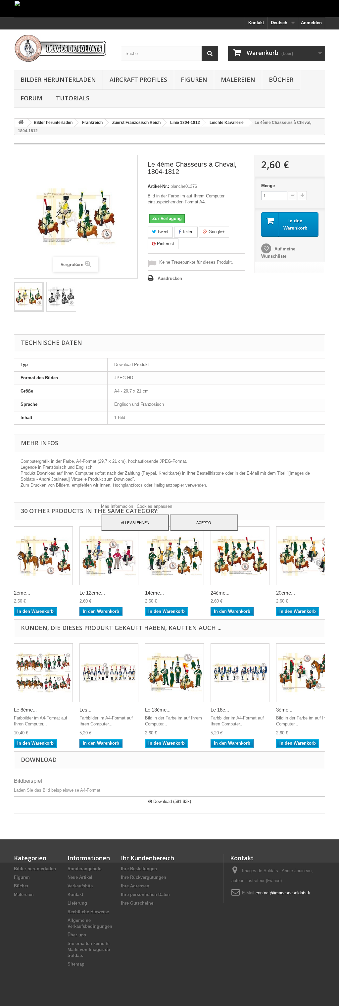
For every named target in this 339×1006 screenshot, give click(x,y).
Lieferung (77, 903)
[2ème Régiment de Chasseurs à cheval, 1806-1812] (43, 555)
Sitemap (76, 964)
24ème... (220, 593)
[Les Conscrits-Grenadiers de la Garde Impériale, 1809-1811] (108, 672)
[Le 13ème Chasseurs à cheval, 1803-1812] (174, 672)
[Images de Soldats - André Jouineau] (62, 48)
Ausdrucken (170, 278)
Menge (268, 185)
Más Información (117, 506)
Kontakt (256, 22)
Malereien (238, 79)
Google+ (216, 231)
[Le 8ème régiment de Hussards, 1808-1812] (43, 672)
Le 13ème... (157, 710)
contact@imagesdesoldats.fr (283, 892)
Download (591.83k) (171, 801)
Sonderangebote (84, 868)
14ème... (154, 593)
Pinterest (165, 243)
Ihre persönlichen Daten (145, 894)
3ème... (284, 710)
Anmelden (311, 22)
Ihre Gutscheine (137, 903)
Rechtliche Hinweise (88, 911)
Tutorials (72, 98)
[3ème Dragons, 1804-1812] (305, 672)
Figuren (194, 79)
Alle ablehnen (135, 523)
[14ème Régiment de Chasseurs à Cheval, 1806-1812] (174, 555)
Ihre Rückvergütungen (143, 877)
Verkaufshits (80, 885)
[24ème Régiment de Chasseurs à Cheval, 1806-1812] (240, 555)
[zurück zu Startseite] (21, 123)
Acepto (203, 523)
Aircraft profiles (138, 79)
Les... (85, 710)
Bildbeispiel (28, 781)
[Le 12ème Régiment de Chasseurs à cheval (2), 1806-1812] (108, 555)
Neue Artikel (80, 877)
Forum (31, 98)
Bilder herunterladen (58, 79)
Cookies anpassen (154, 506)
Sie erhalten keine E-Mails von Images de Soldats (89, 949)
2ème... (22, 593)
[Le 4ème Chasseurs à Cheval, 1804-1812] (28, 296)
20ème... (285, 593)
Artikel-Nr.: (158, 186)
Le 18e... (220, 710)
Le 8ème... (25, 710)
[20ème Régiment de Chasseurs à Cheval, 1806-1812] (305, 555)
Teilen (187, 231)
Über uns (77, 934)
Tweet (162, 231)
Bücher (281, 79)
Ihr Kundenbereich (147, 858)
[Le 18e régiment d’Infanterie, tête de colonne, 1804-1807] (240, 672)
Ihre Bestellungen (139, 868)
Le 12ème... (92, 593)
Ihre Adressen (135, 885)
